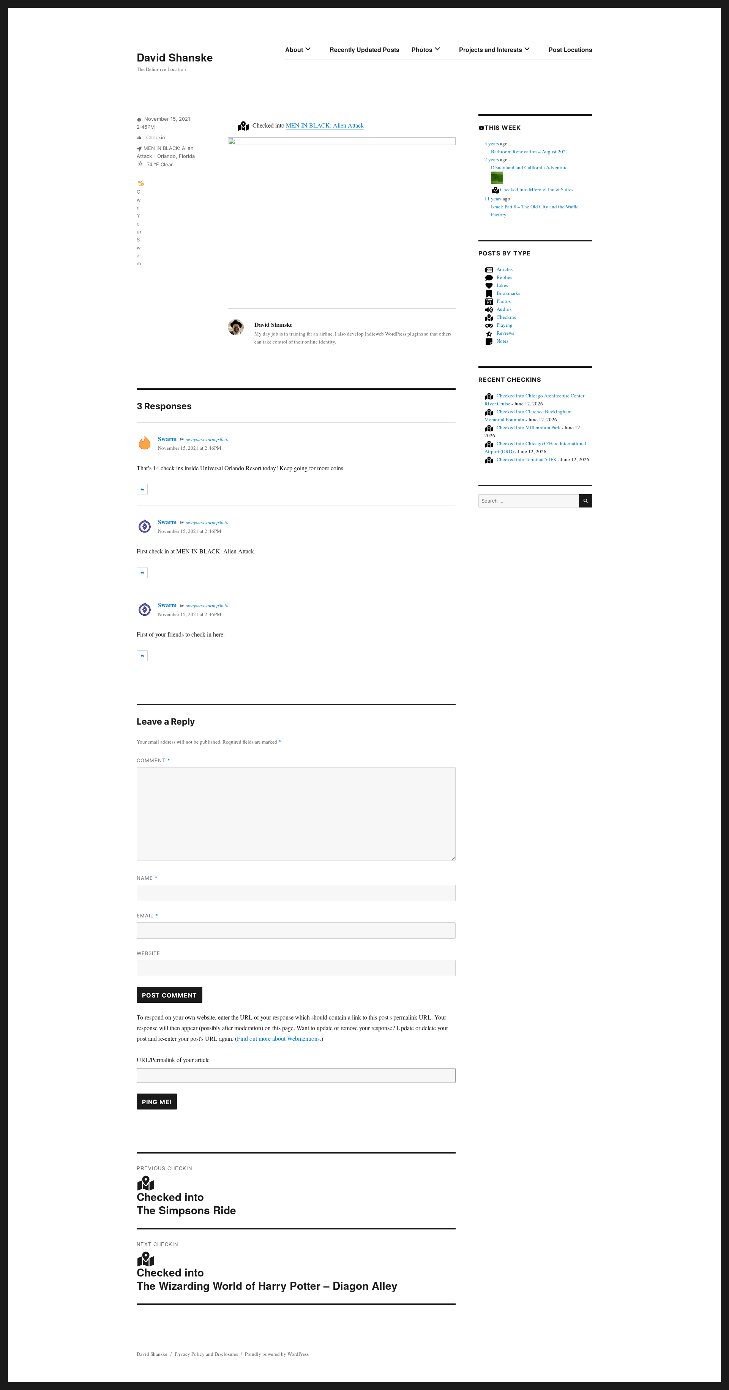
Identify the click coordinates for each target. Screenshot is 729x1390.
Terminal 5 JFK (527, 459)
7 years (491, 159)
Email (147, 915)
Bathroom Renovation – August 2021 (529, 151)
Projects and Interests (490, 49)
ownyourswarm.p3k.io (207, 439)
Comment (153, 760)
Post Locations (570, 49)
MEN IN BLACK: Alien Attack (325, 125)
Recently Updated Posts (364, 49)
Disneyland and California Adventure (529, 167)
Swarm (167, 438)
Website (148, 953)
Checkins (506, 317)
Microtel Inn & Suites (536, 189)
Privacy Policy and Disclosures (206, 1354)
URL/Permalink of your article (173, 1060)
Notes (502, 340)
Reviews (505, 332)
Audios (504, 309)
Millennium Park (528, 427)
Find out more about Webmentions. (279, 1038)
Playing (505, 324)
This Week (502, 127)
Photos (422, 49)
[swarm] (141, 183)
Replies (504, 277)
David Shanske (175, 57)
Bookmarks (508, 293)
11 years (493, 198)
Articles (505, 269)
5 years (491, 143)
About (294, 49)
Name (147, 878)
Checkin (155, 137)
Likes (502, 285)
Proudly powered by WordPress (277, 1354)
